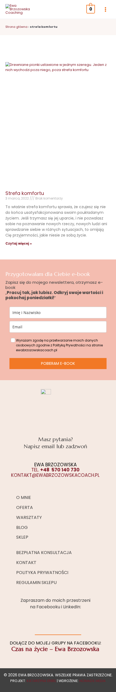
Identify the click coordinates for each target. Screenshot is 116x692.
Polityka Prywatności (42, 572)
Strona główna (16, 27)
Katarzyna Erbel (41, 681)
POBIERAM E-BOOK (58, 363)
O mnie (23, 497)
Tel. (55, 470)
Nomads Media (92, 681)
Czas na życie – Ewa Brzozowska (55, 649)
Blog (22, 527)
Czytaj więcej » (18, 243)
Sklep (22, 537)
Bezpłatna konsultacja (44, 552)
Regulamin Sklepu (36, 582)
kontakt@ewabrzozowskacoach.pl (55, 475)
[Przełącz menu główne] (105, 9)
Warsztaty (29, 517)
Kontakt (26, 562)
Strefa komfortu (24, 193)
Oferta (24, 507)
